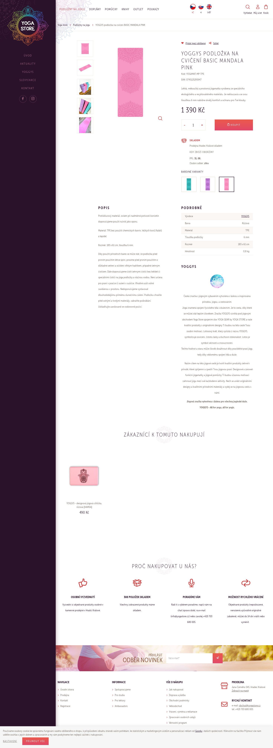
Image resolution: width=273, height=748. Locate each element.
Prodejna (64, 695)
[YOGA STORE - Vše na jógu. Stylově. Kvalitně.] (28, 25)
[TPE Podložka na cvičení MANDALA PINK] (130, 82)
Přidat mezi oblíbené (196, 43)
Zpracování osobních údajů (182, 717)
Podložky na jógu (72, 9)
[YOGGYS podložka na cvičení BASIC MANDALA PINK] (226, 184)
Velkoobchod (175, 706)
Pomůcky (111, 9)
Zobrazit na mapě (240, 690)
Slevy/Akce (28, 80)
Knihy (125, 9)
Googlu (198, 731)
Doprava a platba (177, 695)
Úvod (28, 55)
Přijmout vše (35, 741)
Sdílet (216, 43)
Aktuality (28, 63)
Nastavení (10, 741)
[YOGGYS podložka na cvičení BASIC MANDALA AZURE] (188, 184)
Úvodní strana (67, 689)
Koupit (235, 125)
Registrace (65, 706)
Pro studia (120, 695)
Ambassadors (121, 706)
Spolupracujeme (123, 689)
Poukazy (153, 9)
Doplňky (95, 9)
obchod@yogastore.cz (250, 705)
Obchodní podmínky (179, 700)
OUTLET (138, 9)
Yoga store (62, 25)
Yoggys (28, 72)
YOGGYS (245, 216)
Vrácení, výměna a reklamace (183, 711)
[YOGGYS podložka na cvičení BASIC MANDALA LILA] (207, 184)
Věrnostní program (178, 722)
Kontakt (27, 88)
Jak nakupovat (176, 689)
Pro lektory (120, 700)
